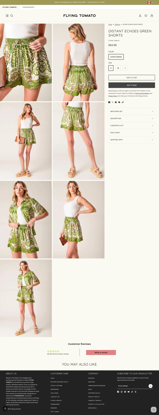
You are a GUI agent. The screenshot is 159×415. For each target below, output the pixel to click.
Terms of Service (94, 400)
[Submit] (151, 386)
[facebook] (118, 391)
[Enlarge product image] (26, 62)
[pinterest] (125, 391)
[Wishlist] (146, 15)
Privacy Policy (94, 396)
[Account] (140, 15)
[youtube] (128, 391)
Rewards (91, 382)
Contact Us (55, 396)
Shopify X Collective (96, 404)
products (117, 24)
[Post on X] (112, 102)
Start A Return (56, 385)
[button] (122, 102)
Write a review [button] (101, 352)
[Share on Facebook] (109, 102)
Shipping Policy (94, 393)
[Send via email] (119, 102)
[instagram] (121, 391)
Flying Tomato (113, 40)
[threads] (135, 391)
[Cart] (152, 15)
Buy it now (132, 85)
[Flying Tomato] (79, 16)
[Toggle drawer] (7, 16)
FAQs (52, 378)
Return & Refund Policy (59, 382)
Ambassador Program (96, 385)
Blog (90, 389)
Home (110, 24)
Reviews (91, 378)
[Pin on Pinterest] (115, 102)
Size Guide (54, 393)
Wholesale (92, 408)
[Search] (11, 15)
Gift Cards (55, 411)
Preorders (55, 389)
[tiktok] (132, 391)
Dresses (54, 408)
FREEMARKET (55, 404)
